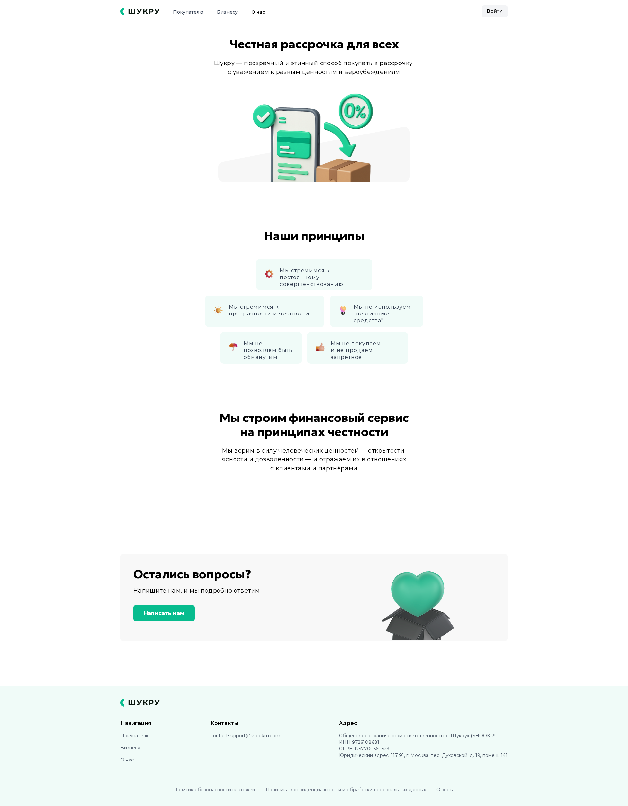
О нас (258, 12)
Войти (495, 11)
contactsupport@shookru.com (245, 736)
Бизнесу (227, 12)
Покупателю (188, 12)
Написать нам (164, 613)
